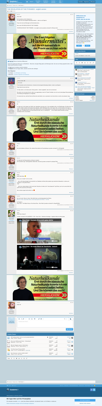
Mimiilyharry (92, 100)
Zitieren (71, 31)
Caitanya (69, 350)
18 (26, 350)
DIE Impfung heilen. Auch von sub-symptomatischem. (22, 337)
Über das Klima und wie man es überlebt (85, 69)
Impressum (66, 385)
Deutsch (14, 385)
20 (29, 350)
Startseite (27, 1)
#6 (72, 172)
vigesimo (69, 342)
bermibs (76, 53)
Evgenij (12, 350)
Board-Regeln (87, 385)
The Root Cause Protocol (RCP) (18, 349)
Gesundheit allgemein (21, 350)
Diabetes (79, 80)
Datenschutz (81, 385)
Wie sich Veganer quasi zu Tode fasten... (20, 345)
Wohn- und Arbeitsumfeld (82, 71)
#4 (72, 143)
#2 (72, 78)
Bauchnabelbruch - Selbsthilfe (83, 73)
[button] (31, 1)
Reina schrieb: (21, 80)
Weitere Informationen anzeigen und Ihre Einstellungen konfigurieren (20, 403)
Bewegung (79, 76)
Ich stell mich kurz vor (81, 82)
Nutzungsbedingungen (73, 385)
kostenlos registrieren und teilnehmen (21, 74)
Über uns (61, 385)
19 (27, 350)
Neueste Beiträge (79, 67)
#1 (72, 14)
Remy (69, 346)
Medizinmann (13, 342)
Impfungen (19, 338)
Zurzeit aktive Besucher (80, 51)
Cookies (9, 385)
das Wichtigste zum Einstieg (20, 72)
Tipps (92, 385)
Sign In (79, 45)
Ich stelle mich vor (80, 84)
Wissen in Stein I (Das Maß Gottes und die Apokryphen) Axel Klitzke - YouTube (33, 199)
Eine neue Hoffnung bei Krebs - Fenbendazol (21, 341)
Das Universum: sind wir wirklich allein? (19, 353)
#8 (72, 210)
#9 (72, 302)
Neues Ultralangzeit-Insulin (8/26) (84, 77)
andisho (12, 338)
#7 (72, 196)
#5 (72, 158)
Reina (9, 11)
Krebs (21, 342)
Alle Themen (20, 354)
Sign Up (87, 45)
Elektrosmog (79, 90)
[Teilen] (71, 14)
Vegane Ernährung (23, 346)
